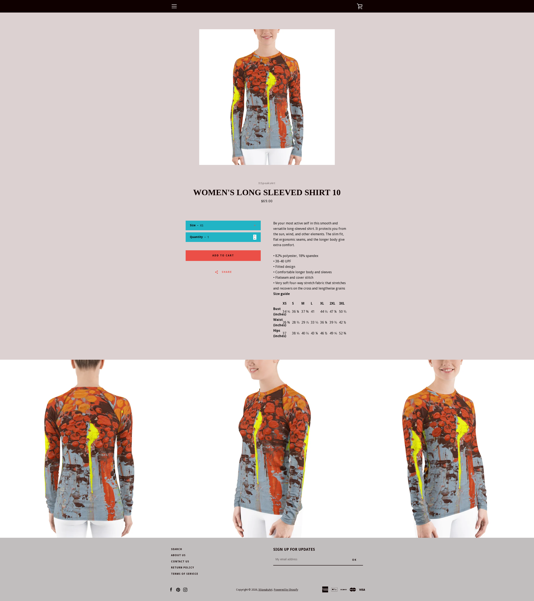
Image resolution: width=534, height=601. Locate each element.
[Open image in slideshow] (267, 97)
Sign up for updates (294, 549)
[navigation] (174, 6)
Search (176, 549)
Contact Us (180, 561)
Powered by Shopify (286, 589)
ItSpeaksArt (265, 589)
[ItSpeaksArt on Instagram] (185, 589)
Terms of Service (184, 573)
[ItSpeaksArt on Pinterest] (178, 589)
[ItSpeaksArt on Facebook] (171, 589)
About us (178, 555)
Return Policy (182, 567)
